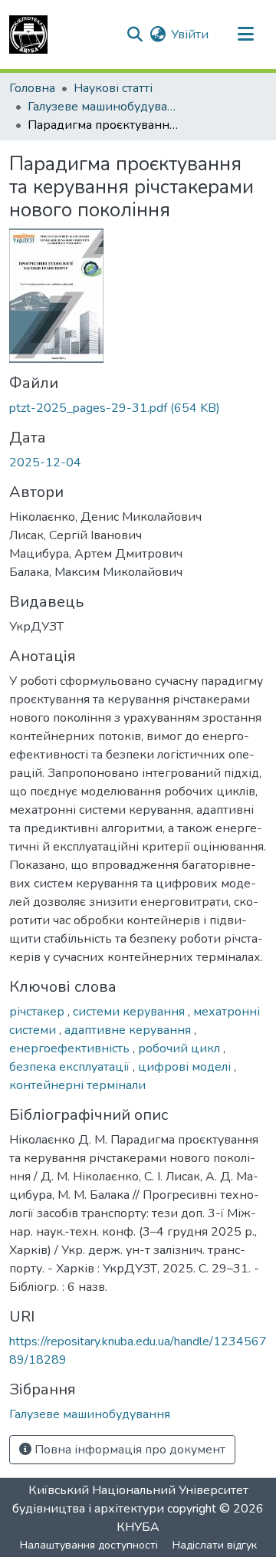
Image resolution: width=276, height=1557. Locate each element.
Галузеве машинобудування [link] (104, 106)
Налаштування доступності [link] (89, 1545)
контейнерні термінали (77, 1085)
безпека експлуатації (71, 1066)
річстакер (38, 1011)
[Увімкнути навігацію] (245, 34)
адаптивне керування (129, 1030)
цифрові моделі (186, 1066)
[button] (28, 34)
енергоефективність (71, 1048)
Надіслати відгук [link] (214, 1545)
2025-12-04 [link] (45, 462)
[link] (138, 408)
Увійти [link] (190, 34)
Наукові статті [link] (113, 88)
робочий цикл (180, 1048)
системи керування (130, 1011)
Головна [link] (32, 88)
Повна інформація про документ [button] (128, 1449)
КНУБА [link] (138, 1527)
